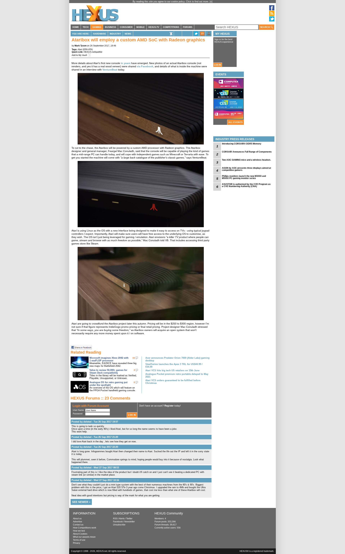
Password (77, 413)
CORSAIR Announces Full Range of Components (247, 152)
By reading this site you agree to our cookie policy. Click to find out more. (171, 1)
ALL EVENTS (235, 122)
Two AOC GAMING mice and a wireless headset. (246, 160)
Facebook (118, 521)
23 (202, 33)
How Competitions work (84, 527)
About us (77, 518)
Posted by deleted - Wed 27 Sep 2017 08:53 (95, 467)
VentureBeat (109, 69)
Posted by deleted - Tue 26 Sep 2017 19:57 (95, 421)
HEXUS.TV (153, 27)
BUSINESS (110, 27)
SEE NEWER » (81, 501)
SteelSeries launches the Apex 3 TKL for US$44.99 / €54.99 (174, 365)
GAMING (96, 27)
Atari (80, 49)
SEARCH (265, 27)
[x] (211, 1)
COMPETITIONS (171, 27)
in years (125, 63)
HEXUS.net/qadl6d (93, 52)
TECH (86, 27)
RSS (115, 518)
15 (133, 358)
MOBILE (140, 27)
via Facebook (145, 66)
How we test (79, 531)
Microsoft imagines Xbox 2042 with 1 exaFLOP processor (108, 359)
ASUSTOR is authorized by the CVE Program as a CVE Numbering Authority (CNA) (246, 185)
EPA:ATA (88, 49)
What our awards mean (84, 537)
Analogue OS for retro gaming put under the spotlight (108, 383)
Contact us (78, 524)
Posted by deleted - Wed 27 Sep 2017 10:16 (95, 480)
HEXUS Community (169, 513)
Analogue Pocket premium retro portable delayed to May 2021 (176, 375)
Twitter (129, 518)
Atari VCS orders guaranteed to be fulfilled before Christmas (172, 381)
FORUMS (187, 27)
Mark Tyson (80, 45)
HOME (75, 27)
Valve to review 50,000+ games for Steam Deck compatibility (108, 371)
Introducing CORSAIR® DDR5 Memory (241, 144)
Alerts (122, 518)
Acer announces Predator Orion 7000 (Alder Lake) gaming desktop (177, 359)
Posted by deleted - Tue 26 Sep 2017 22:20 (95, 447)
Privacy (76, 543)
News (128, 34)
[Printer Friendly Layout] (209, 34)
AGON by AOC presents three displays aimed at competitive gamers (246, 169)
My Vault (83, 55)
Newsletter (129, 521)
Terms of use (79, 540)
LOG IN (217, 65)
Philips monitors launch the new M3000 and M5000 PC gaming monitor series (244, 177)
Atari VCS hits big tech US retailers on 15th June (172, 370)
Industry (115, 34)
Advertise (77, 521)
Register (169, 405)
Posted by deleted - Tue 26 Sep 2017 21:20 (95, 437)
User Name (78, 410)
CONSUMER (126, 27)
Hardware (99, 34)
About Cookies (80, 534)
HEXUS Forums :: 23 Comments (100, 398)
